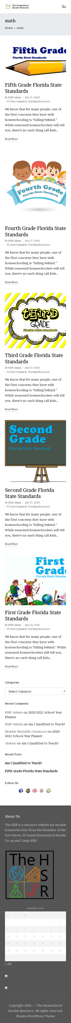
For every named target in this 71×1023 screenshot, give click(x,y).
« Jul (8, 964)
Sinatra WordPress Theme (35, 1016)
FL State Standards (17, 101)
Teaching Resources (39, 101)
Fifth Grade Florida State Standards (31, 771)
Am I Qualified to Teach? (46, 724)
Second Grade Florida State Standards (29, 493)
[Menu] (64, 6)
